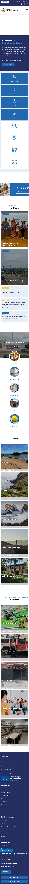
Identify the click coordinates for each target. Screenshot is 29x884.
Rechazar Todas (14, 877)
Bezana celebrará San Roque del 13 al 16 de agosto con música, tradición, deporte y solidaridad (14, 243)
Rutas (4, 491)
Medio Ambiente (5, 833)
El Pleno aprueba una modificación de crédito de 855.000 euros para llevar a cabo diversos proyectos (13, 316)
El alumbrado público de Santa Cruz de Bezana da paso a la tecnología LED (13, 280)
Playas (5, 462)
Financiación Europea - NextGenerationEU (11, 811)
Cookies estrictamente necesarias (9, 863)
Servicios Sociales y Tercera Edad (9, 826)
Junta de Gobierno (5, 792)
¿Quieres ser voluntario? (8, 659)
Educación (3, 830)
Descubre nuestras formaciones (10, 716)
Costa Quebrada (9, 519)
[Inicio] (10, 9)
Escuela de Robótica (11, 623)
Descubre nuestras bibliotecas (9, 745)
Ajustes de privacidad (6, 851)
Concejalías (4, 807)
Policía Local (4, 845)
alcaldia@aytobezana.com (9, 773)
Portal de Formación (11, 709)
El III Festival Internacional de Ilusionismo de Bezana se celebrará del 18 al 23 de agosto (14, 304)
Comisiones (4, 801)
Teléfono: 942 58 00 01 (22, 1)
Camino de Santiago (11, 547)
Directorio (3, 820)
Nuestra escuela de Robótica (9, 631)
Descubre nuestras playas (8, 470)
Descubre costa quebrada (8, 527)
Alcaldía (3, 789)
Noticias (6, 213)
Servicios (8, 64)
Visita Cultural (8, 576)
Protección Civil (8, 652)
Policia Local (7, 680)
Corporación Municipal (6, 795)
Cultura (5, 288)
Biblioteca (6, 737)
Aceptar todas (14, 881)
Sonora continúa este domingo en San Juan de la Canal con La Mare (13, 291)
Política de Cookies (6, 860)
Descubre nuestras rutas (8, 498)
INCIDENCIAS (5, 1)
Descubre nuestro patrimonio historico (12, 584)
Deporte (3, 823)
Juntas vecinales (5, 804)
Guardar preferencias (6, 872)
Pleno (2, 798)
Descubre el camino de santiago (10, 555)
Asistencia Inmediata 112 (8, 688)
